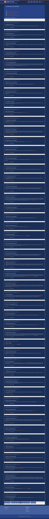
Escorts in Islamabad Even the (11, 304)
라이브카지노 (10, 45)
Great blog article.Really (10, 234)
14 (18, 502)
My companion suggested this (11, 437)
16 (22, 502)
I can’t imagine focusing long (11, 207)
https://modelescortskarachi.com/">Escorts (30, 276)
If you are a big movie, (9, 361)
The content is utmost (9, 101)
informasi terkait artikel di (10, 496)
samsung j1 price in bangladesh (10, 373)
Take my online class (13, 458)
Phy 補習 (41, 169)
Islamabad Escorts (36, 150)
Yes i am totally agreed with (10, 62)
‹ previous (9, 502)
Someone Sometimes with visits (11, 381)
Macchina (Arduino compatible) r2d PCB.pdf (11, 14)
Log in (5, 17)
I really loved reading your (10, 475)
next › (32, 502)
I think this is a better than (10, 43)
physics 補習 (38, 324)
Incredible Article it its (9, 24)
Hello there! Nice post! (9, 111)
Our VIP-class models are (10, 313)
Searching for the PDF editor (11, 129)
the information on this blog (11, 140)
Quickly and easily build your (11, 400)
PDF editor (16, 132)
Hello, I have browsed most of (11, 243)
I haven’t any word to (9, 446)
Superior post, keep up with (10, 456)
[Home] (9, 1)
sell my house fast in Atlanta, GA (19, 468)
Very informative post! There (11, 253)
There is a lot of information (11, 158)
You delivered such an (9, 33)
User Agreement (27, 511)
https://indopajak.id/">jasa (23, 235)
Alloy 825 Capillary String (25, 65)
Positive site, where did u (10, 197)
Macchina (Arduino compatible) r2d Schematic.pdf (12, 11)
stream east (12, 479)
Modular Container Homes (14, 286)
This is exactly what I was (10, 176)
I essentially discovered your (10, 168)
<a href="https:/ (8, 343)
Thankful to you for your (10, 371)
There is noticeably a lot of (10, 409)
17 (24, 502)
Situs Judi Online (28, 226)
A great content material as (10, 351)
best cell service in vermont (18, 103)
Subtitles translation (12, 363)
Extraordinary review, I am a (10, 91)
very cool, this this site (9, 487)
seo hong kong (40, 25)
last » (34, 502)
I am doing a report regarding (11, 73)
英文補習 (39, 296)
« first (5, 502)
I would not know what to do (11, 225)
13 (16, 502)
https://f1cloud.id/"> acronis (25, 488)
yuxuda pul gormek (8, 448)
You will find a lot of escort (10, 273)
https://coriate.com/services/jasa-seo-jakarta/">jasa (36, 159)
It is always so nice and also (10, 120)
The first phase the (9, 294)
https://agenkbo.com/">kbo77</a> (28, 141)
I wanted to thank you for (10, 262)
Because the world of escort (10, 149)
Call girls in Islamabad (24, 112)
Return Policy (27, 510)
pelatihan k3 (36, 217)
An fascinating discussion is (10, 52)
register (8, 17)
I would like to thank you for (10, 418)
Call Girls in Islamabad (12, 122)
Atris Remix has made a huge (11, 186)
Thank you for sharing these (11, 216)
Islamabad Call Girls (23, 245)
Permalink (19, 22)
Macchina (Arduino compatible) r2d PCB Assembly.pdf (12, 15)
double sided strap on (18, 35)
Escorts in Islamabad (7, 305)
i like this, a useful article (10, 428)
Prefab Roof (8, 421)
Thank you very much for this (11, 82)
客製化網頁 (11, 392)
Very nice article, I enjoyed (10, 283)
